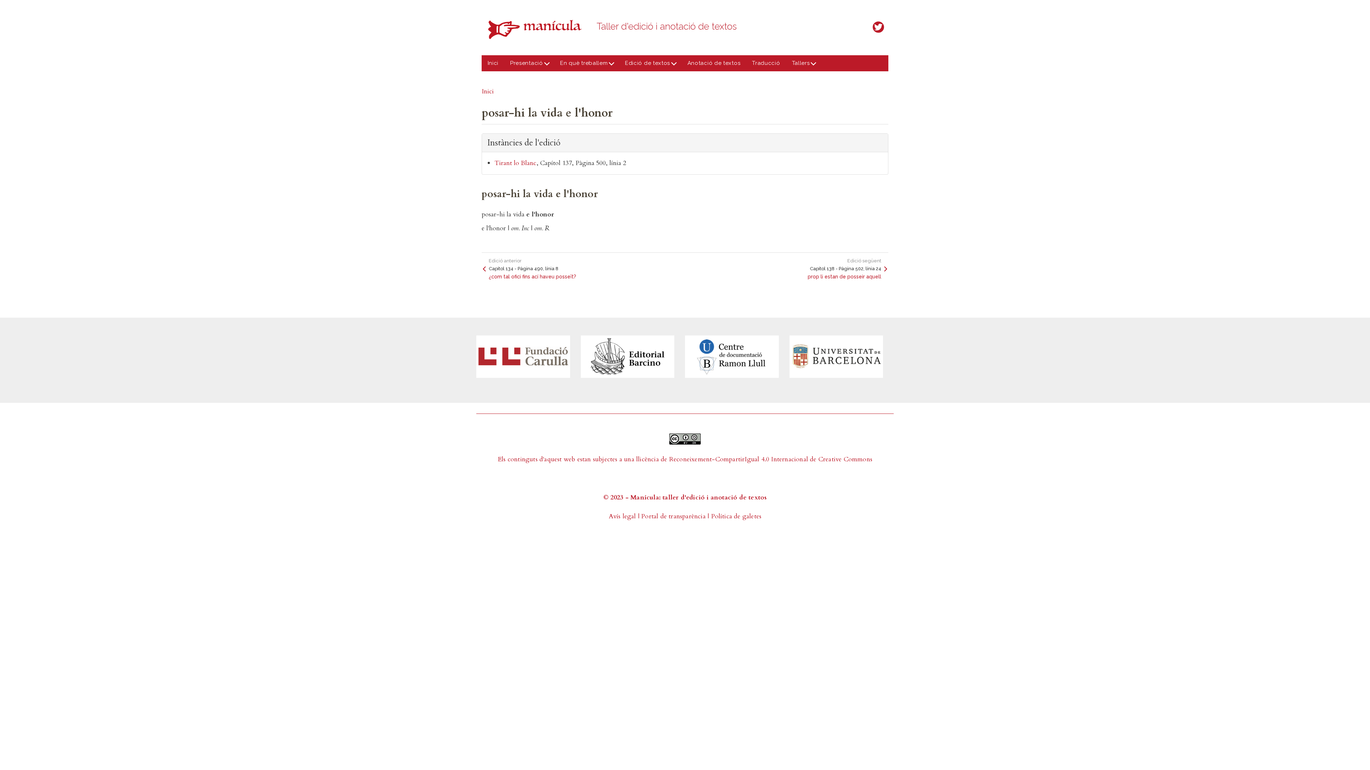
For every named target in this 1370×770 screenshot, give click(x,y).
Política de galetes (736, 516)
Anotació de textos (714, 63)
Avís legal (622, 516)
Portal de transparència (673, 516)
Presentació (523, 65)
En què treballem (581, 65)
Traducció (766, 63)
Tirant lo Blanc (515, 163)
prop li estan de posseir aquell (844, 276)
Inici (493, 63)
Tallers (798, 65)
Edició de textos (644, 65)
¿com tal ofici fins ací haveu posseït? (532, 276)
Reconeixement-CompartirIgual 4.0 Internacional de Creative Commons (770, 459)
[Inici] (536, 29)
